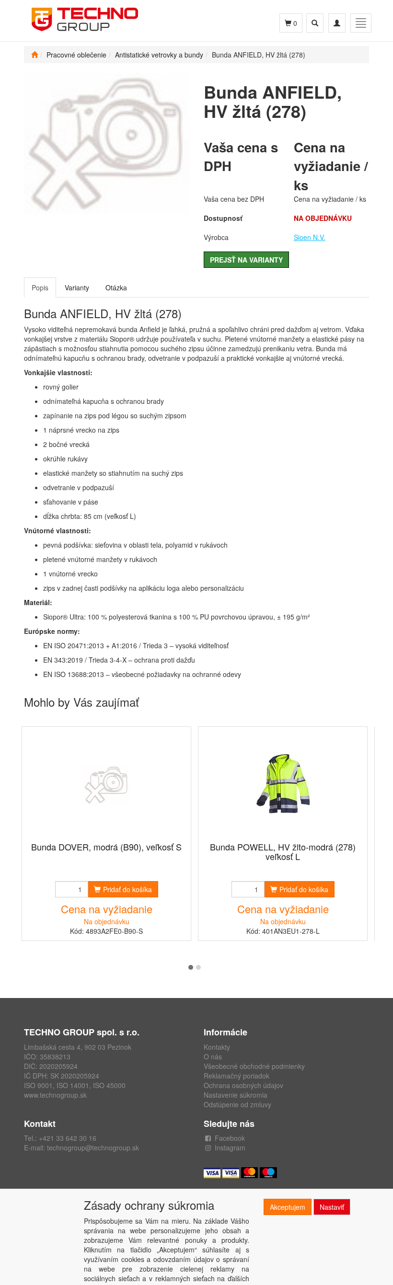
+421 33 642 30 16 (67, 1138)
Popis (40, 287)
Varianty (77, 287)
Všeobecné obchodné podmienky (254, 1066)
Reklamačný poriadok (236, 1075)
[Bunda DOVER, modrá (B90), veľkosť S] (106, 785)
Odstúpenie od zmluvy (237, 1104)
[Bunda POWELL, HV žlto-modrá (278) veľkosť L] (283, 785)
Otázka (116, 287)
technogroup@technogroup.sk (93, 1147)
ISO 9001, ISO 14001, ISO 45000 (75, 1085)
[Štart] (34, 54)
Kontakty (217, 1047)
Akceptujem (287, 1207)
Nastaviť (332, 1207)
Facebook (230, 1138)
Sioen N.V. (309, 237)
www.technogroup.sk (55, 1095)
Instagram (230, 1147)
